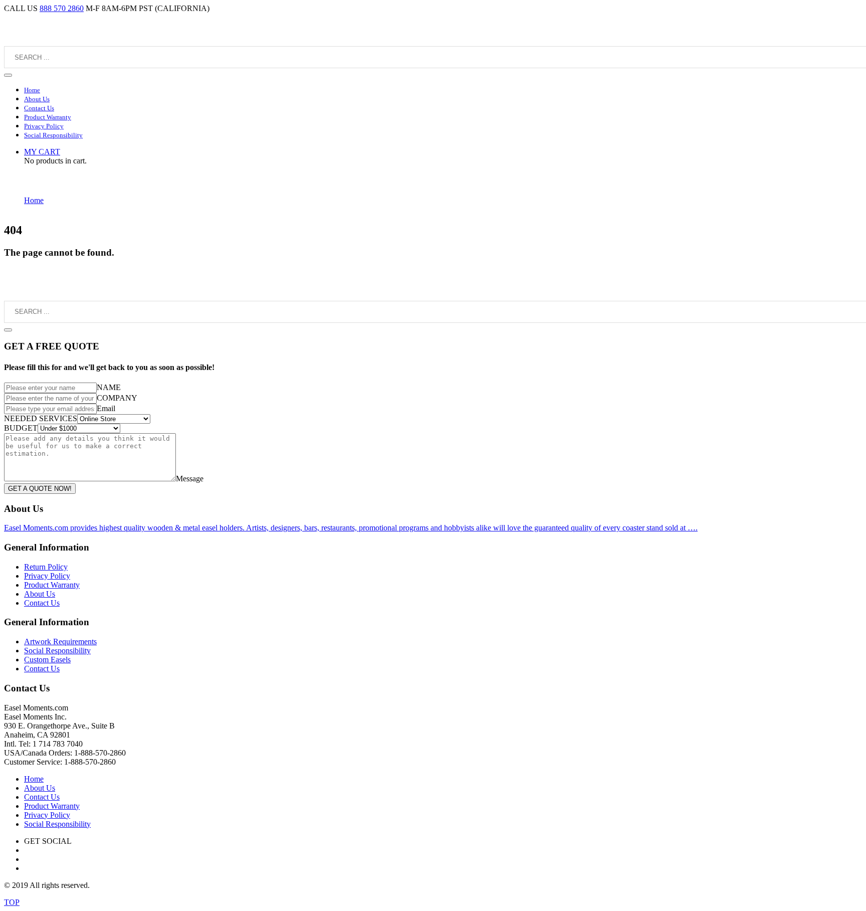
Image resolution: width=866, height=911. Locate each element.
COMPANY (117, 398)
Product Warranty (52, 585)
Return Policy (46, 567)
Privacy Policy (47, 576)
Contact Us (42, 603)
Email (106, 408)
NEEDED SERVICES (40, 418)
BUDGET (21, 428)
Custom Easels (47, 659)
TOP (12, 902)
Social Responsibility (57, 650)
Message (189, 478)
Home (34, 200)
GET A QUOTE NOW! (40, 488)
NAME (109, 387)
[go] (8, 75)
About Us (39, 594)
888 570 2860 (62, 8)
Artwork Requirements (60, 641)
